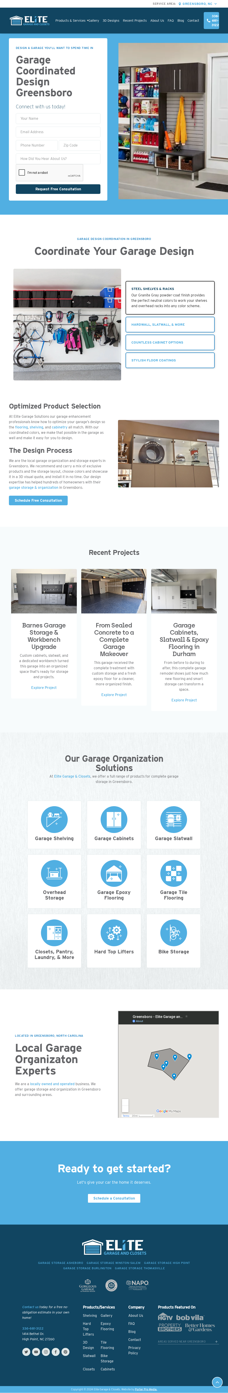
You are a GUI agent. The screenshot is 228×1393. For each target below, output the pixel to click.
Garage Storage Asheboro (60, 1263)
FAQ (171, 21)
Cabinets (108, 1369)
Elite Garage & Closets (72, 776)
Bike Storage (107, 1358)
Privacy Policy (134, 1350)
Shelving (90, 1315)
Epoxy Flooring (107, 1326)
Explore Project (44, 688)
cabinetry (59, 427)
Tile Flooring (107, 1345)
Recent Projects (135, 21)
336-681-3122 (33, 1328)
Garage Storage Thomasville (140, 1268)
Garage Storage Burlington (87, 1268)
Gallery (93, 21)
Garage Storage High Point (167, 1263)
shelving (36, 427)
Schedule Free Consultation (38, 500)
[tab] (170, 298)
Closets (89, 1369)
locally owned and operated (52, 1084)
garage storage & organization (33, 487)
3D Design (88, 1345)
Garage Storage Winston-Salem (113, 1263)
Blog (180, 21)
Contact (193, 21)
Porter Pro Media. (146, 1389)
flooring (21, 427)
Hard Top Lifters (88, 1329)
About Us (157, 21)
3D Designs (111, 21)
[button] (201, 3)
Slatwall (89, 1356)
